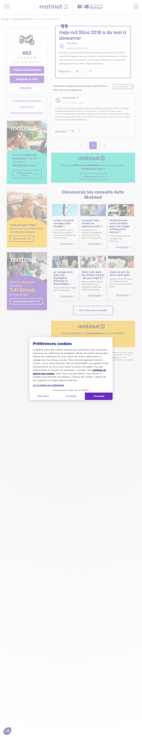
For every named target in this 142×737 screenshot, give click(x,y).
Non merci (43, 396)
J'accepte (98, 396)
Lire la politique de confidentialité (48, 385)
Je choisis (71, 396)
